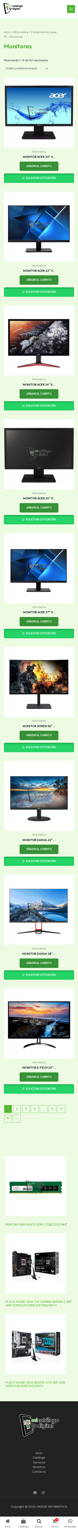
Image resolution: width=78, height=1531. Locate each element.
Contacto (39, 1472)
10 (8, 1118)
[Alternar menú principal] (71, 9)
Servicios (39, 1462)
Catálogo (39, 1458)
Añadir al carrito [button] (39, 166)
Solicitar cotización (40, 178)
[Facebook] (35, 1492)
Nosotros (39, 1467)
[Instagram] (43, 1492)
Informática (20, 32)
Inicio (7, 32)
